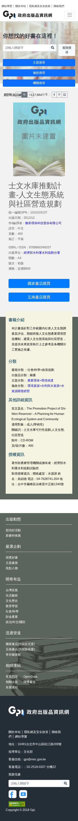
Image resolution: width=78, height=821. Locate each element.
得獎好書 (12, 557)
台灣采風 (12, 590)
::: (10, 703)
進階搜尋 (66, 50)
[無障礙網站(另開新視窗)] (17, 803)
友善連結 (12, 687)
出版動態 (13, 519)
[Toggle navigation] (69, 15)
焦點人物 (12, 568)
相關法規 (12, 682)
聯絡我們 (59, 6)
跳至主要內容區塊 (10, 1)
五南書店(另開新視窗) (20, 649)
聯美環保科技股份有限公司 (43, 223)
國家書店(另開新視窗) (20, 644)
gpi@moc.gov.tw (35, 759)
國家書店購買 (39, 283)
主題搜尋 (39, 62)
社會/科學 (12, 611)
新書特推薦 (13, 535)
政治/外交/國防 (15, 622)
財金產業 (12, 616)
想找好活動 (13, 530)
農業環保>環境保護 (40, 380)
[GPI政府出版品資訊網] (27, 15)
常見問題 (12, 676)
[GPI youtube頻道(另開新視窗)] (24, 793)
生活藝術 (12, 595)
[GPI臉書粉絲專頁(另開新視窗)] (13, 793)
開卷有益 (13, 579)
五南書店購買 (39, 297)
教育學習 (12, 606)
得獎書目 (29, 682)
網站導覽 (7, 6)
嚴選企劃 (13, 546)
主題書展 (12, 562)
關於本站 (20, 6)
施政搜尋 (39, 72)
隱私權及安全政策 (39, 6)
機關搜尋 (39, 83)
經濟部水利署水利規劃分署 (42, 252)
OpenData (30, 676)
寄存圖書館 (13, 654)
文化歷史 (12, 600)
